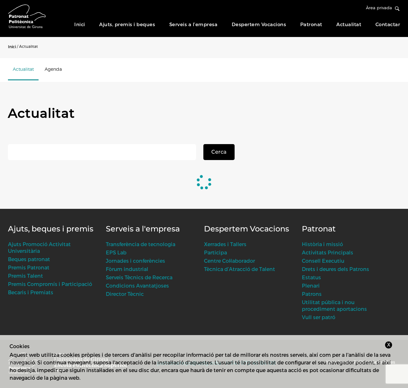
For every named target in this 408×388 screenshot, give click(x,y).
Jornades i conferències (135, 261)
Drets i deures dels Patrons (335, 269)
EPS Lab (116, 252)
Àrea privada (379, 7)
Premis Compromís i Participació (50, 284)
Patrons (312, 294)
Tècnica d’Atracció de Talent (239, 269)
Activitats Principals (327, 252)
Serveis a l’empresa (193, 24)
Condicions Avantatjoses (137, 285)
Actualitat (348, 24)
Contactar (387, 24)
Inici (79, 24)
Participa (215, 252)
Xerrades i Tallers (225, 244)
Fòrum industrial (127, 269)
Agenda (53, 69)
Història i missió (322, 244)
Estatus (311, 277)
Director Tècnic (125, 294)
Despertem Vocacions (259, 24)
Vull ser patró (318, 317)
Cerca (219, 152)
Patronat (311, 24)
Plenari (311, 285)
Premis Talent (25, 276)
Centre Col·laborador (229, 261)
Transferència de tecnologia (140, 244)
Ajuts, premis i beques (127, 24)
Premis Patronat (28, 267)
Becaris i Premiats (30, 292)
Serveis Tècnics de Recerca (139, 277)
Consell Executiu (323, 261)
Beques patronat (29, 259)
